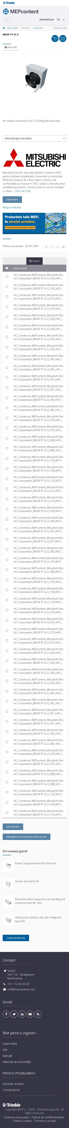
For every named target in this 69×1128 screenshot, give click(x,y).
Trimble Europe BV (48, 1109)
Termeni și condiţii (45, 1120)
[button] (34, 138)
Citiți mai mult (22, 191)
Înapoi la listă (60, 27)
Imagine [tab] (12, 47)
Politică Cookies (22, 1120)
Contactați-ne (11, 1090)
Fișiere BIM (12, 27)
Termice (25, 27)
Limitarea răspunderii (16, 1117)
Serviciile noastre (13, 1084)
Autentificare (46, 19)
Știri (5, 1050)
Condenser (38, 27)
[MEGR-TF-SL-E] (34, 77)
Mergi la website (12, 207)
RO (58, 19)
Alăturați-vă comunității (17, 1062)
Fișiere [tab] (36, 261)
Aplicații (7, 1056)
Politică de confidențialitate (48, 1117)
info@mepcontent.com (21, 989)
